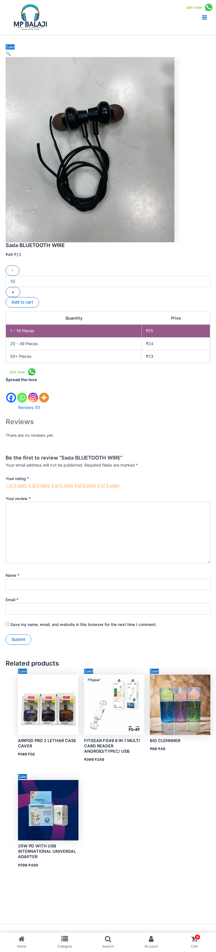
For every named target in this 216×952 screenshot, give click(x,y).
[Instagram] (33, 393)
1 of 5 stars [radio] (16, 485)
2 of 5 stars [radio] (39, 485)
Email (12, 599)
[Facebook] (11, 393)
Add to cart (22, 302)
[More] (44, 393)
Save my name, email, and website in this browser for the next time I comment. (83, 624)
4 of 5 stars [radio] (85, 485)
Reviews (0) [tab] (29, 407)
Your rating (17, 478)
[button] (8, 53)
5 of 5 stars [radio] (108, 485)
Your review (18, 498)
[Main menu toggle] (204, 17)
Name (12, 575)
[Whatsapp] (22, 393)
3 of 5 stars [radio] (62, 485)
